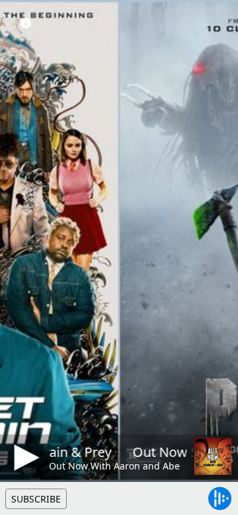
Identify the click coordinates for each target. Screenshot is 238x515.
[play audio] (24, 457)
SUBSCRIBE (36, 499)
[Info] (26, 23)
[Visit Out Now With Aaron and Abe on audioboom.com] (212, 456)
